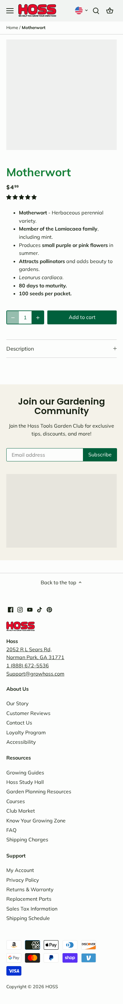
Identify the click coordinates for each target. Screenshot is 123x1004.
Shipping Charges (27, 839)
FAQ (11, 830)
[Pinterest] (49, 609)
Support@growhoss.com (35, 673)
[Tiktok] (39, 609)
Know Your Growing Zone (36, 820)
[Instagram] (20, 609)
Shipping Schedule (28, 918)
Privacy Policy (22, 880)
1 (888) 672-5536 (27, 665)
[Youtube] (29, 609)
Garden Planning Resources (38, 791)
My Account (20, 870)
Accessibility (21, 742)
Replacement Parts (28, 899)
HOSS (51, 986)
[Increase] (38, 317)
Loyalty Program (26, 732)
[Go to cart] (110, 10)
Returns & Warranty (30, 889)
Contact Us (19, 722)
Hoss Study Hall (25, 782)
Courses (15, 801)
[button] (82, 10)
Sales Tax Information (31, 908)
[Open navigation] (10, 10)
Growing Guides (25, 772)
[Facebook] (10, 609)
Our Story (17, 703)
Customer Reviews (28, 713)
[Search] (96, 10)
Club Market (20, 811)
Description (20, 348)
